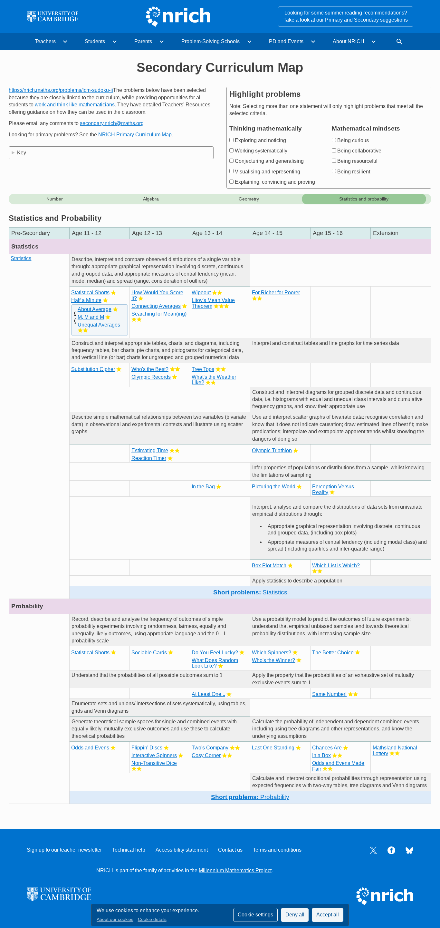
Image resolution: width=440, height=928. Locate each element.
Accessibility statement (182, 850)
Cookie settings (255, 914)
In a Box (321, 755)
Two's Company (210, 747)
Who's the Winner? (273, 660)
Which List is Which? (336, 565)
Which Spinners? (271, 652)
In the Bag (203, 486)
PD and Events (286, 41)
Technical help (128, 850)
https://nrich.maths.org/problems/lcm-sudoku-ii (61, 90)
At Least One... (208, 694)
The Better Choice (333, 652)
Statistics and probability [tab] (363, 198)
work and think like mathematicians (75, 104)
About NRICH (348, 41)
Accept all (327, 914)
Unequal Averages (99, 324)
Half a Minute (86, 300)
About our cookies (115, 919)
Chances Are (327, 747)
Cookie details (152, 919)
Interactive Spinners (154, 755)
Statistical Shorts (90, 292)
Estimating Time (149, 450)
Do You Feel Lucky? (215, 652)
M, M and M (91, 317)
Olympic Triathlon (272, 450)
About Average (94, 309)
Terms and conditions (277, 850)
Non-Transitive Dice (154, 763)
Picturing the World (273, 486)
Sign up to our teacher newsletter (64, 850)
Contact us (230, 850)
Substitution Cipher (93, 369)
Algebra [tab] (151, 198)
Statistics (21, 258)
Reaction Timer (148, 458)
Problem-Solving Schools (210, 41)
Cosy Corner (206, 755)
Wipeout (201, 292)
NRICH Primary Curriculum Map (135, 134)
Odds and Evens (90, 747)
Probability (250, 797)
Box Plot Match (269, 565)
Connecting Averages (156, 306)
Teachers (45, 41)
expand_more (65, 41)
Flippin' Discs (146, 747)
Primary (334, 20)
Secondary (366, 20)
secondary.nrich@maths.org (112, 123)
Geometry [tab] (249, 198)
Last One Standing (273, 747)
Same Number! (329, 694)
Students (95, 41)
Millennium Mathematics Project (235, 870)
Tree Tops (203, 369)
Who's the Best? (149, 369)
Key (21, 152)
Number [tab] (54, 198)
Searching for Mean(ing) (159, 314)
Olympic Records (151, 377)
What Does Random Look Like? (215, 663)
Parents (143, 41)
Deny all (294, 914)
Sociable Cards (149, 652)
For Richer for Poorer (276, 292)
